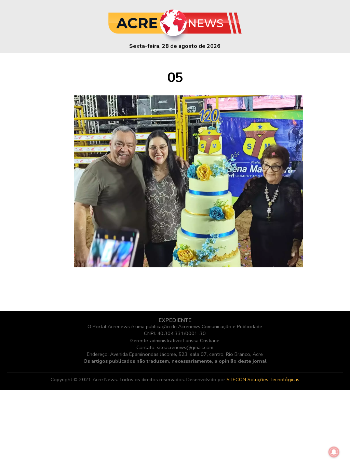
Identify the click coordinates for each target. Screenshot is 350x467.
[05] (188, 265)
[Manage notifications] (333, 451)
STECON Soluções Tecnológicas (263, 379)
